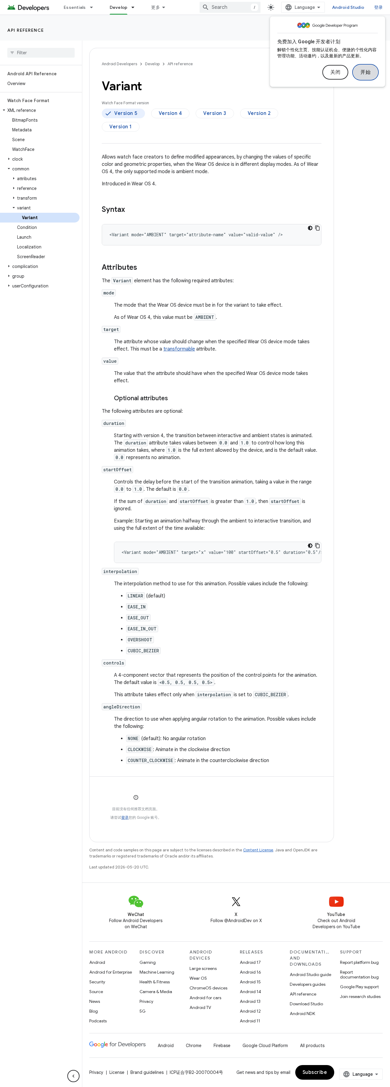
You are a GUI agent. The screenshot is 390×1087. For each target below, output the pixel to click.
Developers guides (307, 984)
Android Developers (119, 63)
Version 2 (259, 113)
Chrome (193, 1045)
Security (97, 982)
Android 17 (250, 962)
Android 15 (250, 982)
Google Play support (359, 986)
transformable (179, 349)
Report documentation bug (359, 974)
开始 (365, 72)
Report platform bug (359, 962)
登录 (125, 817)
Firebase (222, 1045)
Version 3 (214, 113)
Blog (93, 1011)
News (94, 1001)
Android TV (200, 1007)
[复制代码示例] (317, 228)
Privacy (146, 1001)
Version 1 (120, 127)
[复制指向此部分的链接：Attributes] (143, 268)
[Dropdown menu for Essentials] (94, 7)
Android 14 (250, 991)
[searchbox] (41, 53)
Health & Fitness (155, 982)
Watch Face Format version (125, 103)
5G (143, 1011)
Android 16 (250, 972)
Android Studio (348, 7)
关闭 (335, 72)
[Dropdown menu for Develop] (135, 7)
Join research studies (360, 996)
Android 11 (250, 1021)
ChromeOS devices (208, 988)
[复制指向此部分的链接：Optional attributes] (174, 398)
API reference (25, 30)
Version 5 (125, 113)
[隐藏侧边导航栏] (73, 1076)
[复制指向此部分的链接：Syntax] (131, 210)
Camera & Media (156, 991)
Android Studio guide (310, 974)
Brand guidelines (147, 1072)
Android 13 (250, 1001)
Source (96, 991)
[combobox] (230, 7)
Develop (119, 7)
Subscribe (315, 1072)
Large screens (203, 968)
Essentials (75, 7)
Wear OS (198, 978)
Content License (258, 850)
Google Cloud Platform (265, 1045)
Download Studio (306, 1004)
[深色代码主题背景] (310, 228)
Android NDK (302, 1013)
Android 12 (250, 1011)
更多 (155, 7)
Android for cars (205, 997)
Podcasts (98, 1021)
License (116, 1072)
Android (97, 962)
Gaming (148, 962)
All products (312, 1045)
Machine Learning (157, 972)
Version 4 (170, 113)
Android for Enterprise (110, 972)
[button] (40, 110)
